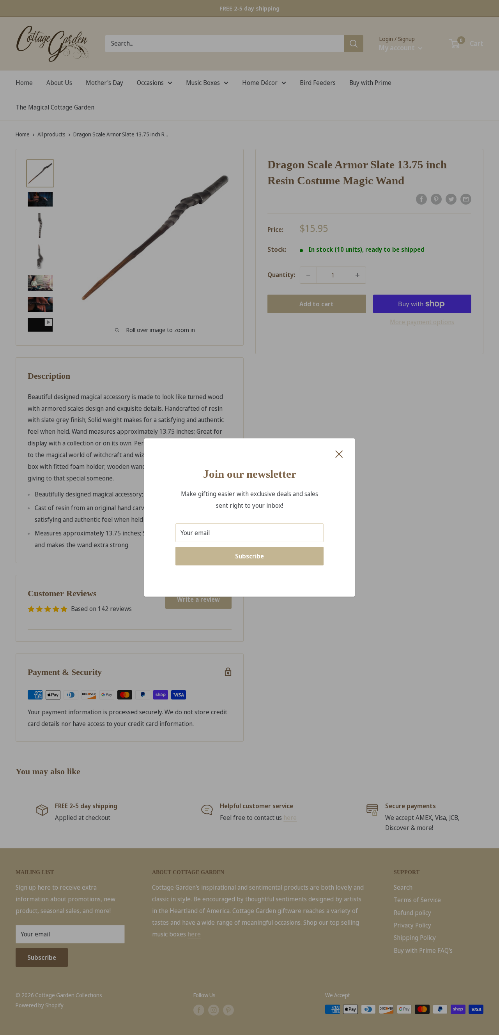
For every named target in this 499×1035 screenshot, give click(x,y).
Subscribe (249, 556)
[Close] (339, 453)
